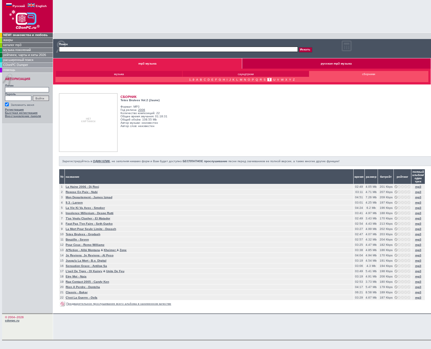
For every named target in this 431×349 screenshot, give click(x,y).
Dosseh (110, 229)
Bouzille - (73, 239)
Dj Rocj (94, 186)
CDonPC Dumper (15, 65)
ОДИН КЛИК (101, 161)
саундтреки (246, 74)
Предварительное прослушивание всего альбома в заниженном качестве (118, 303)
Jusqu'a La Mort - (78, 260)
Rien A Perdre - (77, 287)
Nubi (94, 192)
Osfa (94, 297)
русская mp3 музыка (336, 63)
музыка (119, 74)
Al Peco (107, 255)
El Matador (102, 218)
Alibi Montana (90, 250)
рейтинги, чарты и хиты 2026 (24, 55)
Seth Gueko (104, 223)
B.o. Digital (98, 260)
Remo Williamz (93, 244)
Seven (84, 239)
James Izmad (102, 197)
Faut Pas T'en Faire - (81, 223)
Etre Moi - (73, 276)
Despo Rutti (105, 213)
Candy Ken (101, 281)
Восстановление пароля (23, 116)
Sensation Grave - (79, 265)
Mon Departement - (79, 197)
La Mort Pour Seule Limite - (85, 229)
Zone (123, 250)
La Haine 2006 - (77, 186)
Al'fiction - (73, 250)
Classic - (72, 292)
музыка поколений (17, 50)
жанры (8, 40)
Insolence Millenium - (81, 213)
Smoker (99, 207)
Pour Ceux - (74, 244)
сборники (368, 74)
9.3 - (69, 202)
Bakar (83, 292)
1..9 (191, 79)
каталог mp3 (12, 45)
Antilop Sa (99, 265)
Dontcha (94, 287)
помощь (9, 70)
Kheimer (110, 250)
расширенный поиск (18, 60)
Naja (83, 276)
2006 (141, 109)
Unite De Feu (115, 271)
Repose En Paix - (78, 192)
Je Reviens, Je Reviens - (84, 255)
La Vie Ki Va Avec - (80, 207)
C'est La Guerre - (78, 297)
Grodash (94, 234)
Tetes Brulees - (77, 234)
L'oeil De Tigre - (77, 271)
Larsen (78, 202)
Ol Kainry (95, 271)
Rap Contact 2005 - (80, 281)
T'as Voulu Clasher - (80, 218)
